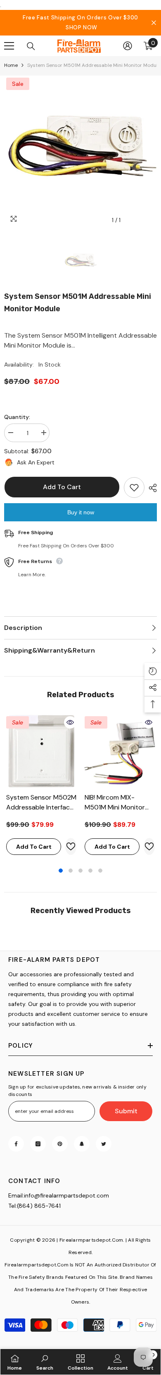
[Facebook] (16, 1144)
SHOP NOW (81, 27)
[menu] (9, 46)
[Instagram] (38, 1144)
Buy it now (80, 512)
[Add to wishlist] (134, 487)
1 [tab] (61, 871)
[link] (45, 1361)
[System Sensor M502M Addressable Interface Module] (41, 751)
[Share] (150, 488)
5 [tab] (100, 871)
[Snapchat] (82, 1144)
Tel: (12, 1205)
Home (11, 65)
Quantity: (17, 417)
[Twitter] (103, 1144)
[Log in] (127, 45)
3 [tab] (80, 871)
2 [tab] (71, 871)
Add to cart (62, 487)
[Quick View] (70, 722)
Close (154, 23)
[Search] (31, 46)
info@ (32, 1195)
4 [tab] (90, 871)
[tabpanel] (41, 786)
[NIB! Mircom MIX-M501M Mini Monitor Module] (120, 751)
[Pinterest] (60, 1144)
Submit (126, 1111)
